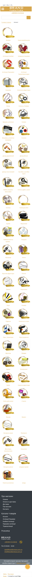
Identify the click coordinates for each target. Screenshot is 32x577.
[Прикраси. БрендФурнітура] (24, 425)
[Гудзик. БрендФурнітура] (8, 361)
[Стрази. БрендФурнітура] (24, 393)
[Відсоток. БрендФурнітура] (8, 345)
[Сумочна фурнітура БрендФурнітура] (24, 377)
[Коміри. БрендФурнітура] (24, 114)
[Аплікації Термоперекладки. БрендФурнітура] (24, 64)
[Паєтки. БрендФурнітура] (24, 265)
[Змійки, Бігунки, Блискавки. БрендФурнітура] (8, 182)
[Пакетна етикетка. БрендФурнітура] (8, 475)
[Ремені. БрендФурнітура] (24, 409)
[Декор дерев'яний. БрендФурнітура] (8, 148)
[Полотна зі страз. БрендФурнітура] (24, 313)
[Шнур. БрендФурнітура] (24, 475)
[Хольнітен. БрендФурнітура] (24, 441)
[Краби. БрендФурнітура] (8, 216)
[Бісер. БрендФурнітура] (8, 98)
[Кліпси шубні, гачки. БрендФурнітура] (24, 182)
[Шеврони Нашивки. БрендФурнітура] (24, 48)
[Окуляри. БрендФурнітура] (24, 130)
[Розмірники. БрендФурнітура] (24, 361)
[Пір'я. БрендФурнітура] (8, 297)
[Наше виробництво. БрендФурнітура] (24, 32)
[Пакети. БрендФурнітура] (8, 281)
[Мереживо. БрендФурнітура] (24, 216)
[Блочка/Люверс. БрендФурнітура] (24, 98)
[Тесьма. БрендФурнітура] (8, 409)
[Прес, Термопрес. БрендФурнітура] (8, 329)
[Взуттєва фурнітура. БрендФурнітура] (8, 265)
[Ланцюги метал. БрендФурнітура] (8, 459)
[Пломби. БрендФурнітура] (24, 297)
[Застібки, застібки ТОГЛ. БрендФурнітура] (24, 164)
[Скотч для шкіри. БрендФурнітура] (8, 393)
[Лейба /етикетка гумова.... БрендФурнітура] (8, 232)
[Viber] (21, 542)
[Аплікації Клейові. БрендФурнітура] (8, 48)
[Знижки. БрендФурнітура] (8, 32)
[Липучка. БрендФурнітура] (24, 232)
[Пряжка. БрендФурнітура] (24, 345)
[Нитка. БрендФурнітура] (24, 249)
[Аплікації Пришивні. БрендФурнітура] (8, 64)
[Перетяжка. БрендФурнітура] (24, 281)
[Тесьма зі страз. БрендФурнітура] (8, 425)
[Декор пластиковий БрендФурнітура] (8, 164)
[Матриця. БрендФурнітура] (8, 249)
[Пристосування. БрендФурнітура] (24, 329)
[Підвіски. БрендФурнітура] (8, 313)
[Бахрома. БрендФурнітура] (8, 82)
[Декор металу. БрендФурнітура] (24, 148)
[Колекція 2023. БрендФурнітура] (24, 200)
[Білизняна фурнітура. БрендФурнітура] (24, 82)
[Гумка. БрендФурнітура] (8, 377)
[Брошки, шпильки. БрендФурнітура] (8, 114)
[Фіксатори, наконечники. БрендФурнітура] (8, 441)
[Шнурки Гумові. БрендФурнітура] (24, 459)
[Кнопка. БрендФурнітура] (8, 200)
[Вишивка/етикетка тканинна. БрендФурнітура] (8, 130)
